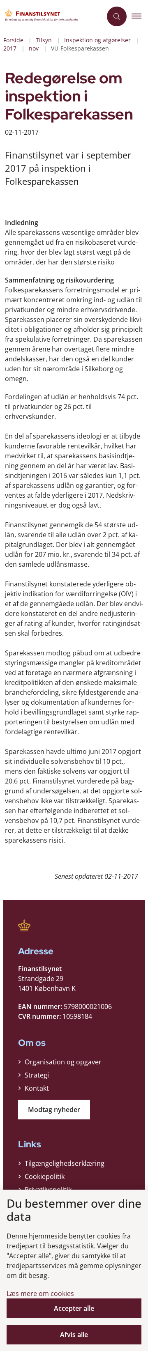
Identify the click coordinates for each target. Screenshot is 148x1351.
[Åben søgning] (117, 16)
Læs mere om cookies (40, 1293)
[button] (140, 16)
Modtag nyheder (54, 1109)
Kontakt (37, 1088)
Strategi (37, 1075)
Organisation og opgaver (63, 1061)
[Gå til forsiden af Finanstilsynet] (51, 16)
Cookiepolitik (45, 1176)
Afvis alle (74, 1334)
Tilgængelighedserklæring (64, 1163)
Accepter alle (74, 1308)
